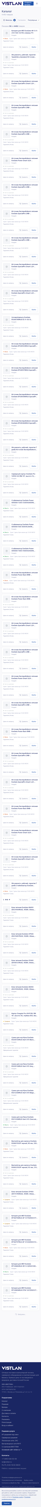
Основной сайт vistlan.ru (11, 1450)
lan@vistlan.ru (7, 1462)
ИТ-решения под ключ (10, 1434)
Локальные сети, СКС (10, 1440)
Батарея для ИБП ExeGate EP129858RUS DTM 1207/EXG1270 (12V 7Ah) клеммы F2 (24, 1289)
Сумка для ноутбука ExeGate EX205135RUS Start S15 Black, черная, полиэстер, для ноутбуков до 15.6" (24, 1039)
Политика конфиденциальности (12, 1477)
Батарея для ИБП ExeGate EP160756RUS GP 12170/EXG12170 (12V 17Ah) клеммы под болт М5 (24, 1217)
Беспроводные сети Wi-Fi (11, 1444)
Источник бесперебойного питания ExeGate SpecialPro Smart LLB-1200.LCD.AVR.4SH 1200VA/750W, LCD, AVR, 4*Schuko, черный (24, 292)
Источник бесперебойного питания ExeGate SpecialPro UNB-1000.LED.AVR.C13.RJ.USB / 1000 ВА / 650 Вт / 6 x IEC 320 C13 (24, 754)
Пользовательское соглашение (12, 1480)
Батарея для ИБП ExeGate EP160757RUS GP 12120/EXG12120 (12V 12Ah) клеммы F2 (24, 1241)
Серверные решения (9, 1437)
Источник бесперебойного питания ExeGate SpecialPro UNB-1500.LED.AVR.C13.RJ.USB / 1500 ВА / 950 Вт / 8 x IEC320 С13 (24, 106)
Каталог (5, 1401)
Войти (34, 47)
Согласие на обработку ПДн (11, 1483)
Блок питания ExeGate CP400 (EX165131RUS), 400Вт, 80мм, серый (22, 961)
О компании (6, 1410)
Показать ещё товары (20, 1316)
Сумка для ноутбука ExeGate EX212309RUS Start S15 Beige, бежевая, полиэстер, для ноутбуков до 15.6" (22, 1092)
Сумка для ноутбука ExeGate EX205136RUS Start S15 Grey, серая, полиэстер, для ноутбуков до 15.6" (24, 1065)
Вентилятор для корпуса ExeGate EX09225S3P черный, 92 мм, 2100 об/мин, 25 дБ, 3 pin (24, 1166)
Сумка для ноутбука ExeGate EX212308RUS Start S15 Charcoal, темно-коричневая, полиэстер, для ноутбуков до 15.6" (23, 1118)
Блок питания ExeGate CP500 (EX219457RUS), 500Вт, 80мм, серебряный (22, 935)
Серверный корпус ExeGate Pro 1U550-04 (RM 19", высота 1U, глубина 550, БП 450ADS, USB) (23, 475)
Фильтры (10, 20)
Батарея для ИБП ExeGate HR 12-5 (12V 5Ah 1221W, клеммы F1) (24, 32)
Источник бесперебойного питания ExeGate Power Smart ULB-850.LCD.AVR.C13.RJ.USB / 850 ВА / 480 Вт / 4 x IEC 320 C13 (24, 831)
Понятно (7, 1503)
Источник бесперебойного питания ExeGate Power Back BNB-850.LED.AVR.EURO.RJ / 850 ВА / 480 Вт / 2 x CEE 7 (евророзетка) (24, 730)
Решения (5, 1404)
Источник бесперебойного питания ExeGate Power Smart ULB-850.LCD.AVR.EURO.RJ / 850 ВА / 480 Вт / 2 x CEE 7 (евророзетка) (24, 159)
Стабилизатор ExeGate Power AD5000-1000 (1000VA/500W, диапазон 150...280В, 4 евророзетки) (22, 550)
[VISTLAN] (11, 3)
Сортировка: (22, 20)
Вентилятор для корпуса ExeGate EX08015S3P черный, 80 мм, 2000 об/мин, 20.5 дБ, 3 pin (24, 1142)
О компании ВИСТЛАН (10, 1447)
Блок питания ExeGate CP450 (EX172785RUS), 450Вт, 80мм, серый (22, 1193)
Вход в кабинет (7, 1425)
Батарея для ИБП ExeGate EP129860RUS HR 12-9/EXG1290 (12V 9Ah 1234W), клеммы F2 (23, 1265)
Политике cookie (17, 1497)
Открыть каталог (27, 3)
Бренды (5, 1407)
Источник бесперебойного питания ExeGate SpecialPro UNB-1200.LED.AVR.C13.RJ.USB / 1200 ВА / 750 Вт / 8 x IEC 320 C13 (24, 704)
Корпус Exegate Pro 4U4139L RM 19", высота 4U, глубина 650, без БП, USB (23, 1014)
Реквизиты (6, 1419)
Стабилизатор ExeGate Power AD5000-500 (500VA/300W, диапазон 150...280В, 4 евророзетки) (22, 525)
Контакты (5, 1416)
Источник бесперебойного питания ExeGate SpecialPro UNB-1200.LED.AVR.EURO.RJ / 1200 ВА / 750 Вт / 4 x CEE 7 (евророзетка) (24, 212)
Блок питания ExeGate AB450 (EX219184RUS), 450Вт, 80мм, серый (22, 908)
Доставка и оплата (9, 1413)
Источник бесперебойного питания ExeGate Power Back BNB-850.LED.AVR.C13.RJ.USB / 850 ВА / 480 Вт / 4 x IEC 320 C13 (24, 598)
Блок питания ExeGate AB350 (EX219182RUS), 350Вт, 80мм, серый (22, 988)
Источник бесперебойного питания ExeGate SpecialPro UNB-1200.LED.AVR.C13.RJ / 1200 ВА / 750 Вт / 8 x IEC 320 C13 (24, 239)
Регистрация (6, 1422)
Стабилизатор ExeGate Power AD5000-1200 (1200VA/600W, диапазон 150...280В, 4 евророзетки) (22, 501)
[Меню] (36, 3)
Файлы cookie (28, 1480)
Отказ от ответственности (30, 1483)
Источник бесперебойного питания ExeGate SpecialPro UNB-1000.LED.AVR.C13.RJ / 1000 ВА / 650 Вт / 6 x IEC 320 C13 (24, 651)
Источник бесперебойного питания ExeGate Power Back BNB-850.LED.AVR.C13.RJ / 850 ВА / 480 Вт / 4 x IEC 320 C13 (24, 807)
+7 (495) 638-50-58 (9, 1459)
